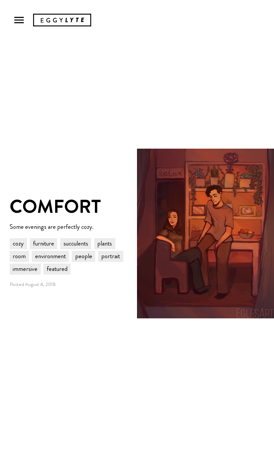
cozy (18, 243)
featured (57, 268)
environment (50, 256)
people (83, 256)
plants (104, 243)
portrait (110, 256)
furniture (43, 243)
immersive (25, 268)
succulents (75, 243)
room (19, 256)
